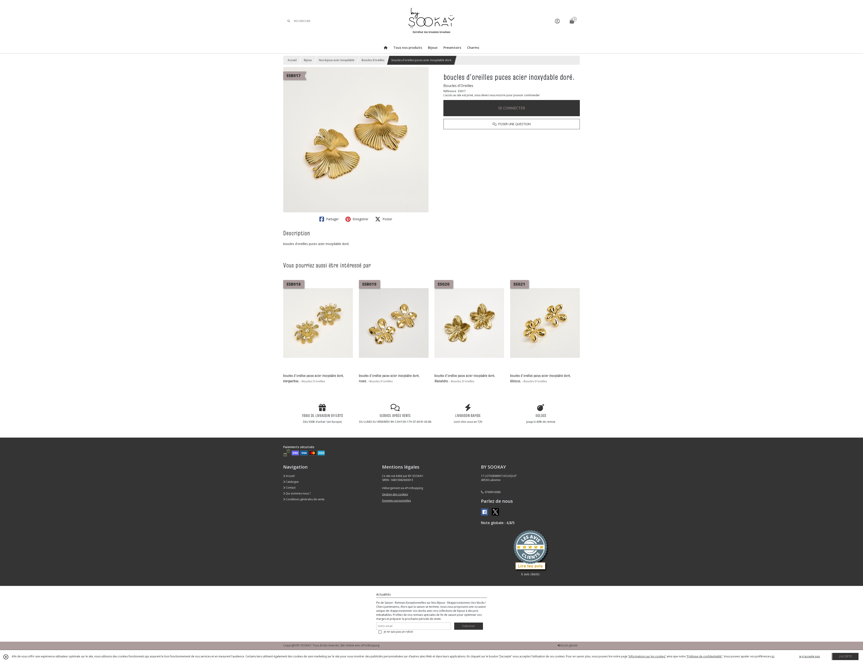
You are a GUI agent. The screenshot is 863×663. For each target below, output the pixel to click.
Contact (290, 487)
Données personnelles (396, 501)
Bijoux (308, 60)
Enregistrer (360, 219)
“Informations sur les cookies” (647, 656)
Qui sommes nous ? (298, 493)
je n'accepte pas (809, 656)
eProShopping (370, 645)
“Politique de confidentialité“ (704, 656)
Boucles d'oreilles (373, 60)
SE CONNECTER (511, 108)
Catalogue (292, 482)
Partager (332, 219)
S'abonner (468, 626)
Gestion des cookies (395, 494)
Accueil (292, 60)
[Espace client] (557, 21)
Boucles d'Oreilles (458, 85)
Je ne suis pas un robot (398, 632)
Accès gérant (568, 645)
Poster (387, 219)
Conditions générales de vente (305, 499)
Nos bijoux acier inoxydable (336, 60)
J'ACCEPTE (845, 656)
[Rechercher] (289, 21)
